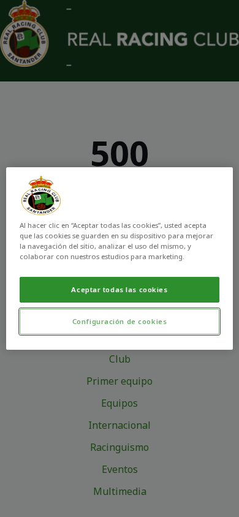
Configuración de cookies (119, 321)
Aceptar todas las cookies (119, 289)
